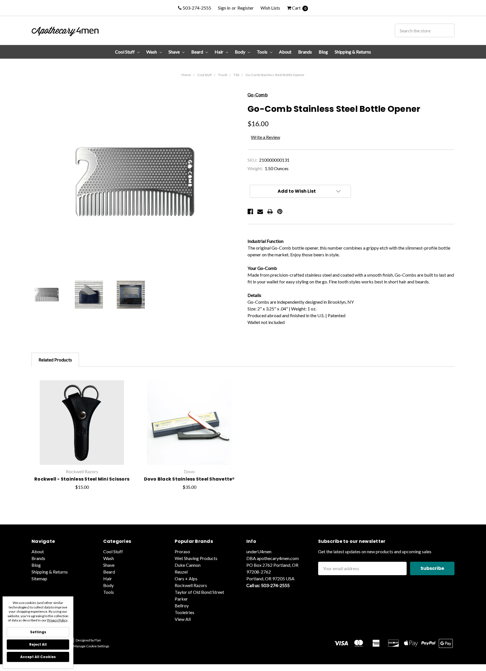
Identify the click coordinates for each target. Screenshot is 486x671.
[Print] (270, 211)
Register (245, 7)
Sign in (224, 7)
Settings (38, 632)
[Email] (260, 211)
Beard (197, 51)
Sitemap (39, 578)
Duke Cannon (188, 565)
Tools (262, 51)
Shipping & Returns (353, 51)
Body (240, 51)
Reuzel (181, 571)
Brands (305, 51)
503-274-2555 (196, 7)
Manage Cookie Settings (91, 646)
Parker (181, 598)
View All (183, 619)
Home (186, 75)
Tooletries (184, 612)
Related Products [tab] (55, 359)
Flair (97, 640)
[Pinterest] (280, 211)
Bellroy (182, 605)
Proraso (182, 551)
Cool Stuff (125, 51)
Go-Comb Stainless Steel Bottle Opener (275, 75)
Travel (222, 75)
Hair (219, 51)
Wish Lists (270, 7)
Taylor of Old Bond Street (199, 592)
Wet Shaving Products (196, 558)
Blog (323, 51)
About (285, 51)
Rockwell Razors (191, 585)
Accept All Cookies (38, 656)
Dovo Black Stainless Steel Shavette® (189, 479)
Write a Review (265, 137)
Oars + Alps (186, 578)
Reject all (38, 644)
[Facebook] (250, 211)
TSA (236, 75)
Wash (152, 51)
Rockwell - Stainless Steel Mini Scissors (81, 479)
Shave (174, 51)
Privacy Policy (57, 620)
